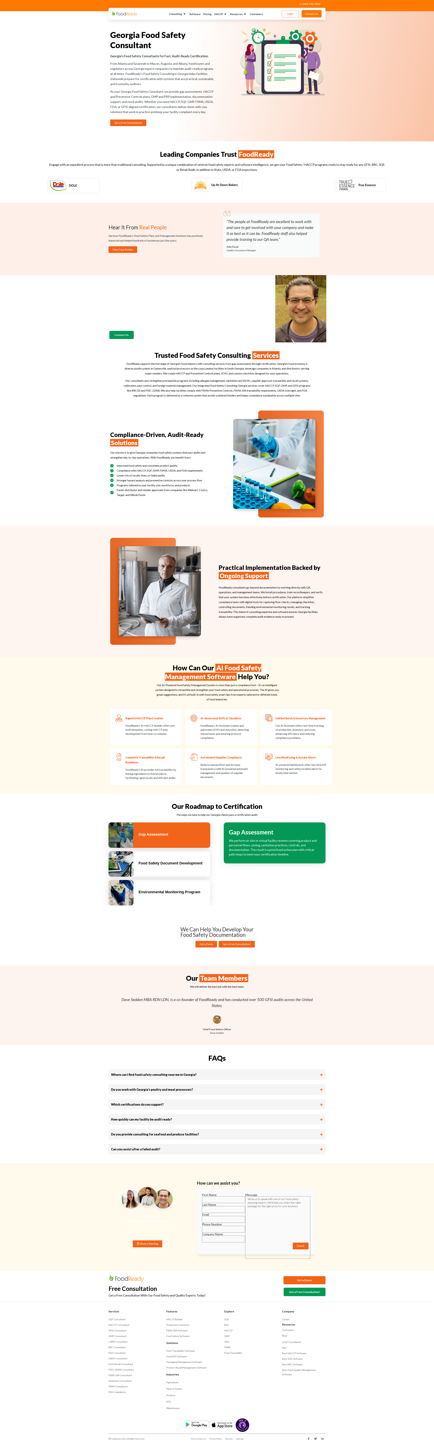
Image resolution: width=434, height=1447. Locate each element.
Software (195, 14)
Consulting (175, 13)
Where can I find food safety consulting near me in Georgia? (153, 1074)
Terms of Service (198, 1439)
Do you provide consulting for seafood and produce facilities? (155, 1134)
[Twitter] (315, 1439)
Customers (256, 14)
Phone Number (212, 1224)
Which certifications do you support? (137, 1104)
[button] (112, 1016)
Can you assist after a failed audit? (135, 1149)
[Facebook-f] (308, 1439)
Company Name (212, 1234)
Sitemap (239, 1439)
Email (205, 1214)
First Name (209, 1194)
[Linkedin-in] (322, 1439)
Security (229, 1439)
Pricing (207, 14)
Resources (236, 14)
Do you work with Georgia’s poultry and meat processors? (152, 1089)
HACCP (218, 14)
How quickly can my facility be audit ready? (141, 1119)
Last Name (209, 1204)
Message (251, 1194)
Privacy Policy (215, 1439)
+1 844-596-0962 (309, 3)
